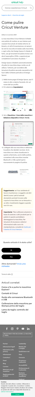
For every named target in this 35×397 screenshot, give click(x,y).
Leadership (22, 344)
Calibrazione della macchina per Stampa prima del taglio (17, 304)
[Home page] (17, 2)
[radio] (11, 250)
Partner (5, 344)
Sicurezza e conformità (22, 361)
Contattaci (6, 357)
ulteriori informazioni (7, 392)
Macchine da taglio (18, 15)
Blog (4, 363)
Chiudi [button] (17, 394)
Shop (20, 354)
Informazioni (7, 354)
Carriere (5, 366)
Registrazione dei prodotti (8, 375)
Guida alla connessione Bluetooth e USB (17, 298)
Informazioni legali (9, 347)
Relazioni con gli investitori (8, 370)
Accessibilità (23, 365)
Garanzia (22, 357)
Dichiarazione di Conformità (24, 369)
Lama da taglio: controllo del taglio (15, 310)
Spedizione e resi (24, 351)
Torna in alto (6, 274)
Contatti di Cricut (10, 293)
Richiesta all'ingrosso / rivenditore (23, 374)
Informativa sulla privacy (8, 350)
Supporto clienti (6, 15)
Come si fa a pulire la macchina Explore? (16, 288)
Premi (5, 360)
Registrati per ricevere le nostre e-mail (17, 334)
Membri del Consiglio (22, 347)
